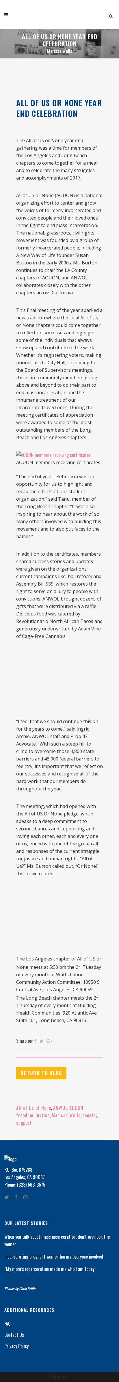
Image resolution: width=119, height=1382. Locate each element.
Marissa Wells (66, 1115)
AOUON (76, 1107)
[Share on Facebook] (35, 1041)
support (24, 1122)
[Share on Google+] (50, 1041)
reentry (90, 1115)
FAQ (7, 1323)
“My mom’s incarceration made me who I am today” (50, 1268)
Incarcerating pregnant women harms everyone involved (53, 1256)
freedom (25, 1115)
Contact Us (14, 1334)
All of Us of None (33, 1107)
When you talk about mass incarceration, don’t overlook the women (57, 1240)
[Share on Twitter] (41, 1041)
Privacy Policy (16, 1346)
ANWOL (60, 1107)
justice (43, 1115)
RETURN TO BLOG (41, 1073)
